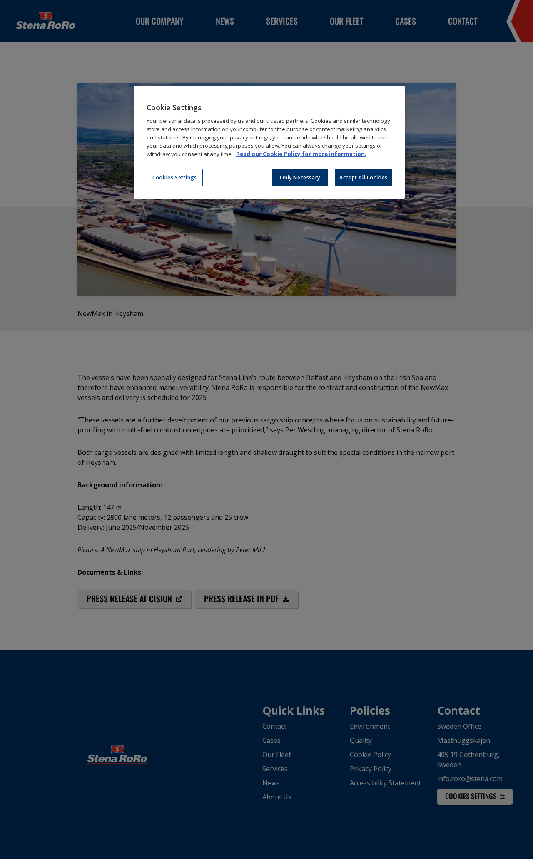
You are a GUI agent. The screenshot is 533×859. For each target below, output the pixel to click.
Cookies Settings (174, 177)
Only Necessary (300, 177)
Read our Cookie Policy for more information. (301, 154)
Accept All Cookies (363, 177)
